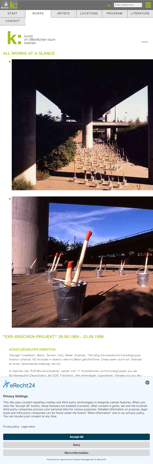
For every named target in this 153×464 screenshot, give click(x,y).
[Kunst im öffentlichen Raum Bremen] (8, 5)
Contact (13, 21)
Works (38, 13)
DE (109, 5)
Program (114, 13)
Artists (63, 13)
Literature (140, 13)
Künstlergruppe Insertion (32, 349)
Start (12, 13)
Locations (89, 13)
